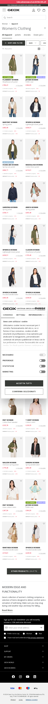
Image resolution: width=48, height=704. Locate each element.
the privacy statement (36, 638)
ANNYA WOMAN (32, 207)
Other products (24, 571)
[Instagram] (20, 677)
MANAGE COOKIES (32, 700)
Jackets (18, 35)
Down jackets (39, 35)
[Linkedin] (34, 677)
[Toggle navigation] (4, 10)
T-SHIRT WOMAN (32, 420)
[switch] (42, 360)
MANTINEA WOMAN (10, 548)
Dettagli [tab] (20, 315)
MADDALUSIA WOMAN (34, 165)
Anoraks (27, 35)
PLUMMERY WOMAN (10, 80)
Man (40, 634)
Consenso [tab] (8, 315)
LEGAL (21, 700)
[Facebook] (13, 677)
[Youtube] (27, 677)
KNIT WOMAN (8, 420)
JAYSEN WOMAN (32, 80)
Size (31, 43)
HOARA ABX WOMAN (10, 165)
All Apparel (7, 35)
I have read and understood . (25, 638)
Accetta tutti (24, 383)
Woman (29, 634)
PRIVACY (13, 700)
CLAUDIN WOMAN (33, 250)
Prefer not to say (13, 634)
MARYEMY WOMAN (10, 122)
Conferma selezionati (24, 391)
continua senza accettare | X (31, 308)
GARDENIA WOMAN (10, 207)
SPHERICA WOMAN (33, 122)
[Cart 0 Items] (44, 11)
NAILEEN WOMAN (9, 463)
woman (5, 24)
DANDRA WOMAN (32, 463)
